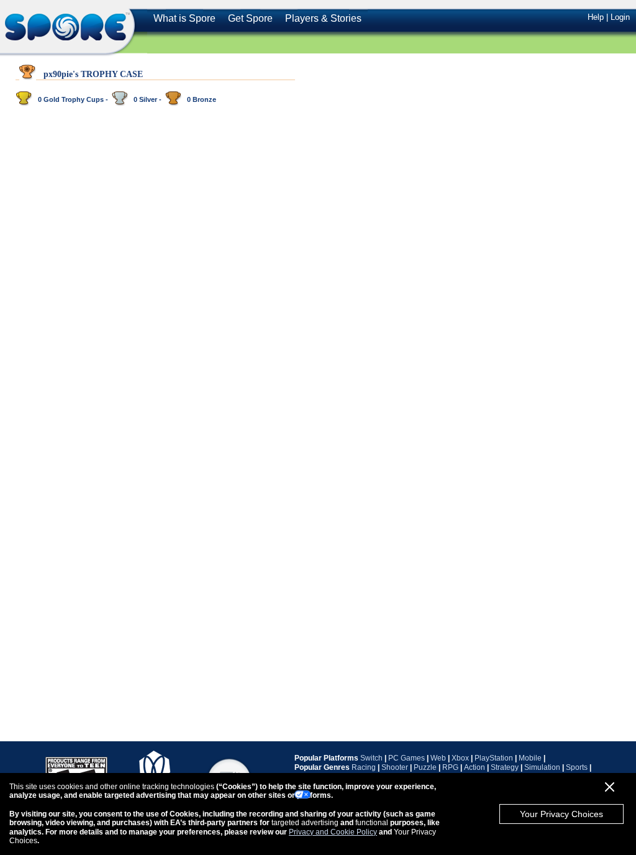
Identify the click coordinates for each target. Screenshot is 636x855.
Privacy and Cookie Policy (333, 832)
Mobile (530, 758)
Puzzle (425, 767)
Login (620, 17)
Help (596, 17)
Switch (371, 758)
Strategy (505, 767)
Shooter (394, 767)
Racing (364, 767)
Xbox (460, 758)
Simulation (542, 767)
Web (438, 758)
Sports (577, 767)
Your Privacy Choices (561, 814)
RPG (450, 767)
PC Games (406, 758)
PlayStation (494, 758)
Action (474, 767)
